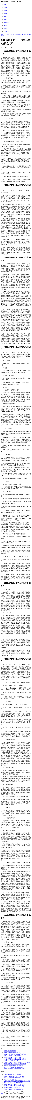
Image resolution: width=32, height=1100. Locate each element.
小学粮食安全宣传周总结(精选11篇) (13, 1089)
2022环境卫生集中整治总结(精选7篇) (14, 1086)
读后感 (5, 16)
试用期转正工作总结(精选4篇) (12, 1087)
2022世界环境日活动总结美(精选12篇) (14, 1076)
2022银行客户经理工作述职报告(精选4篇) (15, 1054)
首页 (5, 4)
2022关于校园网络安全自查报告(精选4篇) (15, 1059)
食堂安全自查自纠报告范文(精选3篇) (14, 1077)
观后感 (5, 19)
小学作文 (6, 7)
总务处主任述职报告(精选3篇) (12, 1052)
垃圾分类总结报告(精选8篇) (11, 1060)
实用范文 (6, 25)
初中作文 (6, 10)
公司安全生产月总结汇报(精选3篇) (13, 1067)
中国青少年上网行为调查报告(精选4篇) (14, 1068)
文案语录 (6, 28)
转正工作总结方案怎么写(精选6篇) (13, 1082)
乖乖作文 (3, 34)
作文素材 (6, 22)
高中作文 (6, 13)
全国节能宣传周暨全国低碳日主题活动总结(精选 (17, 1081)
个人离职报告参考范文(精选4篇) (12, 1074)
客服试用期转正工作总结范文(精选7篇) (14, 1084)
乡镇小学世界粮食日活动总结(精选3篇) (14, 1057)
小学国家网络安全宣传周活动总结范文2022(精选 (17, 1062)
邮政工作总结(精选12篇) (10, 1079)
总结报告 (6, 31)
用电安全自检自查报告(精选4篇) (12, 1055)
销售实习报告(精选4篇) (10, 1051)
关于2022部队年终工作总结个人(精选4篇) (15, 1064)
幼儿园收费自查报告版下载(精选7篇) (14, 1065)
